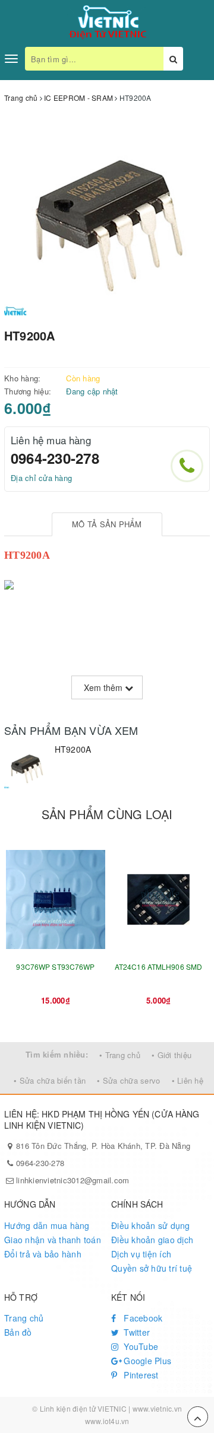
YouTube (139, 1346)
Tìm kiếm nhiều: (57, 1054)
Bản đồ (18, 1332)
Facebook (141, 1318)
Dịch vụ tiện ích (141, 1254)
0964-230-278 (55, 458)
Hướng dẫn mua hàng (47, 1225)
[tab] (107, 524)
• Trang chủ (119, 1055)
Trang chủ (23, 1318)
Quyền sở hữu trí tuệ (151, 1268)
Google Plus (146, 1361)
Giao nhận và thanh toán (52, 1240)
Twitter (135, 1332)
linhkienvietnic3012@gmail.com (72, 1180)
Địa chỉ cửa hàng (41, 477)
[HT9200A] (26, 766)
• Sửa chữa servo (128, 1080)
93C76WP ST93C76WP (55, 966)
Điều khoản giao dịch (152, 1240)
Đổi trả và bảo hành (42, 1254)
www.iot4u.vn (107, 1421)
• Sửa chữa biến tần (50, 1080)
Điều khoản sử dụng (150, 1225)
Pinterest (140, 1375)
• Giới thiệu (171, 1055)
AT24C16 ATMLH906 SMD (158, 966)
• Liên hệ (187, 1080)
